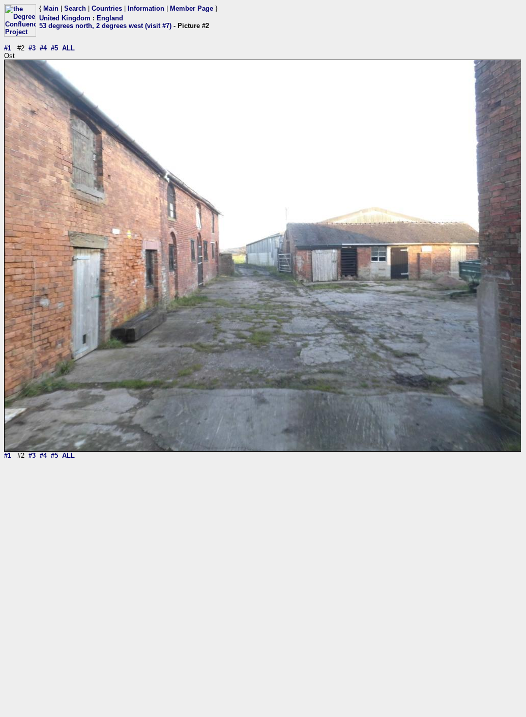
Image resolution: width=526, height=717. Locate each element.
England (110, 18)
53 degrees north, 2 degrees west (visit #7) (105, 26)
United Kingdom (65, 18)
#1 (7, 48)
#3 (32, 48)
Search (75, 8)
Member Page (191, 8)
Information (146, 8)
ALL (68, 48)
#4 (43, 48)
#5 (54, 48)
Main (51, 8)
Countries (107, 8)
